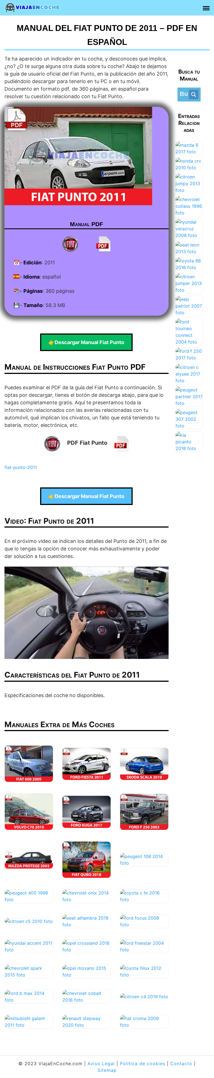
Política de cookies (142, 1063)
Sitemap (107, 1070)
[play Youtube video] (86, 613)
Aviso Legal (101, 1063)
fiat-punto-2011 (20, 467)
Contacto (181, 1063)
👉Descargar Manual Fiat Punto (86, 342)
